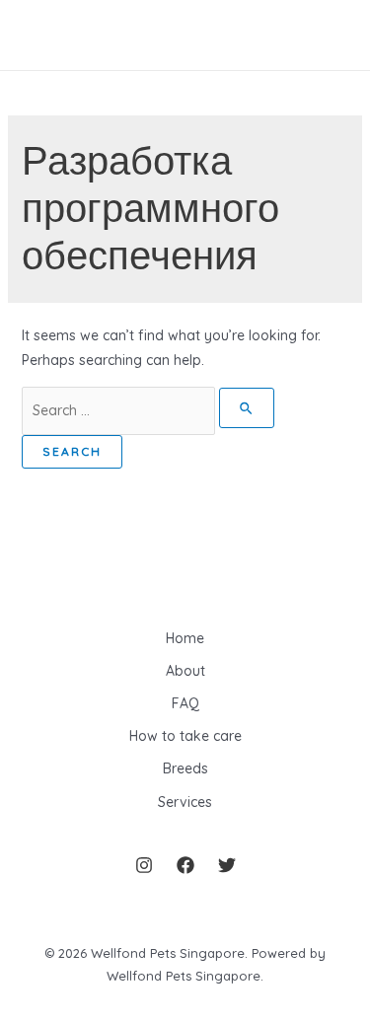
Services (185, 802)
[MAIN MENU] (44, 35)
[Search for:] (148, 410)
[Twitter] (227, 865)
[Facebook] (185, 865)
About (185, 671)
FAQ (185, 703)
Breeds (185, 768)
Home (185, 638)
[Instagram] (144, 865)
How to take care (185, 736)
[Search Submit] (247, 408)
